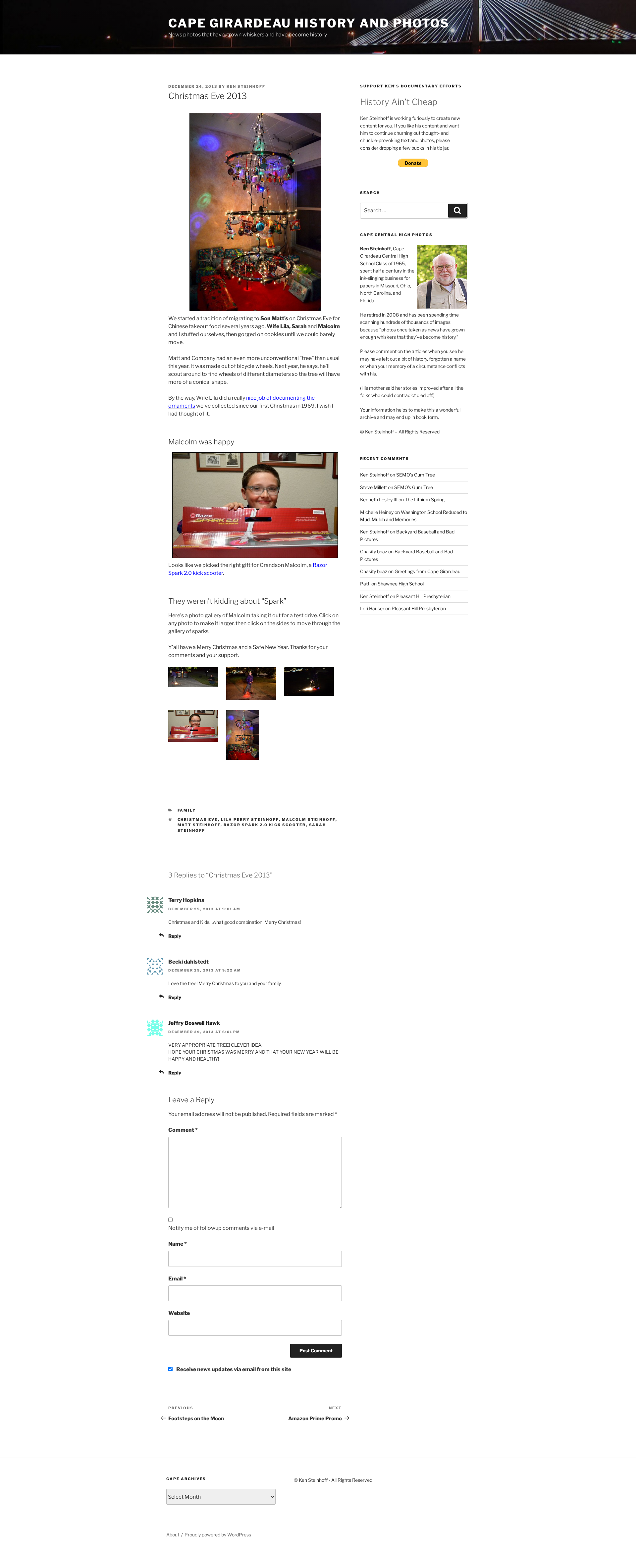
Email (177, 1278)
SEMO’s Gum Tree (415, 474)
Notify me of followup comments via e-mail (221, 1228)
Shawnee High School (401, 583)
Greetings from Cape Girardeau (427, 571)
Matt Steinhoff (199, 825)
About (172, 1534)
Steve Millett (373, 487)
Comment (183, 1130)
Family (187, 810)
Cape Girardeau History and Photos (309, 23)
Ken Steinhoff (246, 86)
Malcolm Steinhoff (309, 819)
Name (177, 1244)
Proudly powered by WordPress (218, 1534)
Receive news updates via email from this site (233, 1369)
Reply (174, 936)
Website (179, 1313)
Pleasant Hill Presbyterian (423, 596)
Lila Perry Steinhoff (250, 819)
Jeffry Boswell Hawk (194, 1023)
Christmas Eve (198, 819)
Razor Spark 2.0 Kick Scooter (265, 825)
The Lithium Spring (425, 499)
